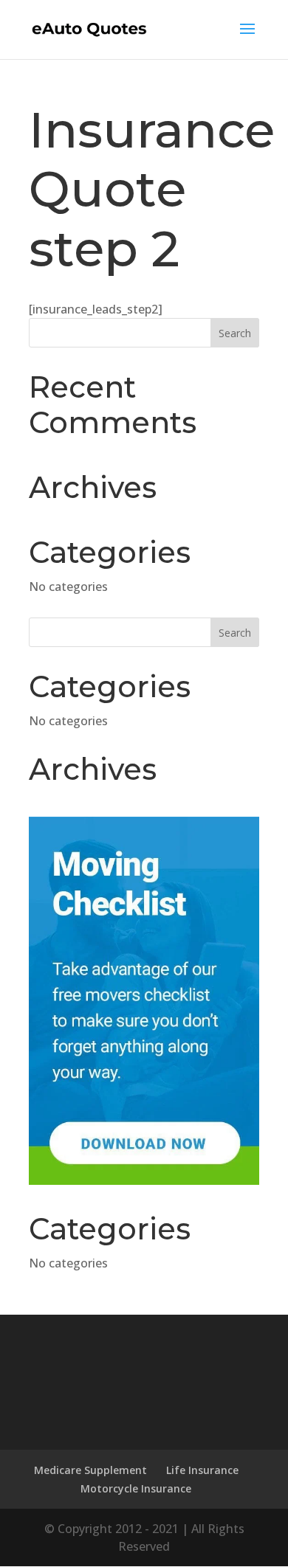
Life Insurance (202, 1470)
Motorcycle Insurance (135, 1488)
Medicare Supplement (90, 1470)
